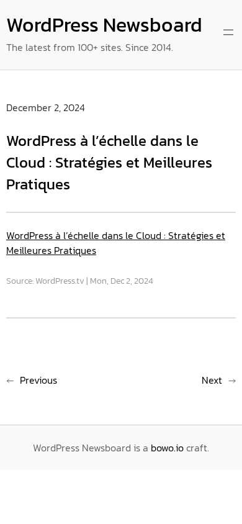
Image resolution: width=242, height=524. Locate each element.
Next (212, 380)
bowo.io (167, 447)
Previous (38, 380)
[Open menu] (228, 32)
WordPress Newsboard (104, 25)
